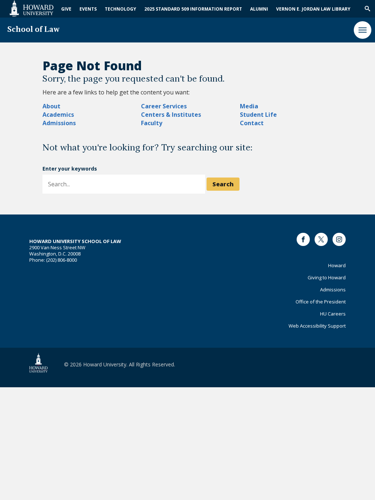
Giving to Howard (327, 277)
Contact (252, 123)
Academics (58, 115)
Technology (120, 9)
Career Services (164, 106)
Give (66, 9)
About (51, 106)
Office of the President (321, 301)
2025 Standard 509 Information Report (193, 9)
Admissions (59, 123)
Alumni (259, 9)
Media (249, 106)
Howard (337, 265)
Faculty (151, 123)
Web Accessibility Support (317, 325)
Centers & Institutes (171, 115)
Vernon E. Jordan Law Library (313, 9)
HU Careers (333, 313)
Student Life (258, 115)
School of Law (33, 30)
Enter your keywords (69, 168)
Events (88, 9)
